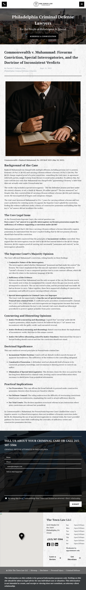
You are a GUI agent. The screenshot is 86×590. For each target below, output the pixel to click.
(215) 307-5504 (55, 539)
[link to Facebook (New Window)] (48, 544)
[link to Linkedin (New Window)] (56, 544)
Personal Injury (57, 570)
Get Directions (72, 558)
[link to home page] (43, 4)
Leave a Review (52, 558)
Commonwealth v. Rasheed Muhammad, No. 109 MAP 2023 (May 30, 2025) (34, 160)
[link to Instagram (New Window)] (52, 544)
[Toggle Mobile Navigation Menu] (81, 4)
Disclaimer (44, 570)
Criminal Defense (73, 570)
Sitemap (34, 570)
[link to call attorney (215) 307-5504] (4, 4)
